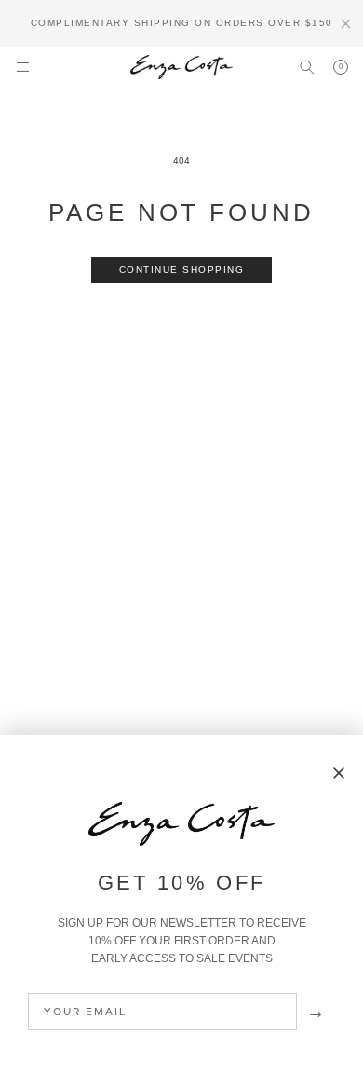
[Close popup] (339, 774)
